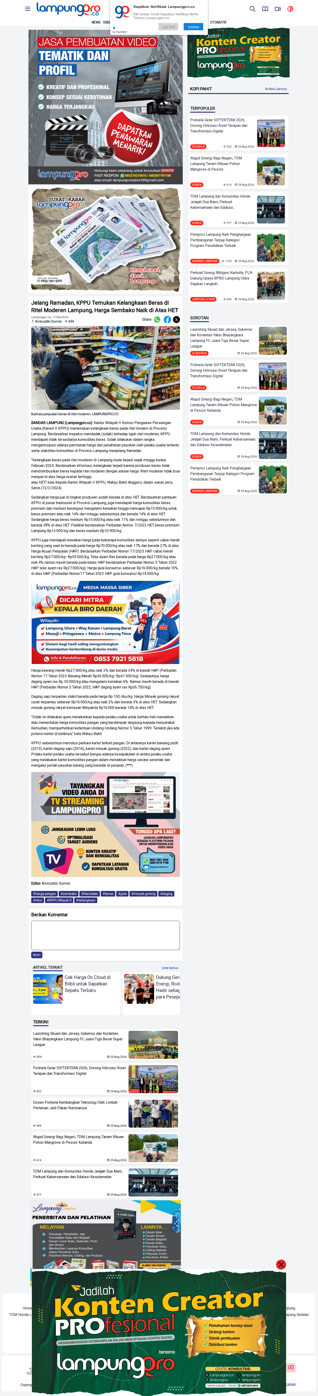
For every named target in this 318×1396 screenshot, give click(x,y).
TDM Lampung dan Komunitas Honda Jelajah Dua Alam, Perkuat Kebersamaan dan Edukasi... (220, 202)
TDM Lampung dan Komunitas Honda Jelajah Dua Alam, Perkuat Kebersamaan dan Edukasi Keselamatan (77, 1174)
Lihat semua (170, 968)
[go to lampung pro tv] (277, 9)
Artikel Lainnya (276, 89)
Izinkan (193, 26)
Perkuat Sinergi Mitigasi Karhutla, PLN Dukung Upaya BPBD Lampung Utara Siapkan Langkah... (221, 278)
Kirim (37, 955)
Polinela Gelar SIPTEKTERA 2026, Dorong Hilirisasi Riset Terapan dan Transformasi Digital (79, 1071)
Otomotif (218, 22)
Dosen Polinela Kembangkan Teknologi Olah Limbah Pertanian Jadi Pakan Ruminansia (75, 1105)
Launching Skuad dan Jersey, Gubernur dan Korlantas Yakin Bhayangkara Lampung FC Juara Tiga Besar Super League (78, 1039)
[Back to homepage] (68, 9)
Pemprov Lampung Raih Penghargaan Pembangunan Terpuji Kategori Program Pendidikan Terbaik (220, 240)
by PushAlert (119, 32)
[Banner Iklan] (238, 52)
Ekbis (107, 22)
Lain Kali (168, 26)
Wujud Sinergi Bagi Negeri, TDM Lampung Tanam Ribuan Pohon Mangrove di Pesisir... (216, 164)
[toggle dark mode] (290, 9)
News (96, 22)
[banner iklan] (105, 107)
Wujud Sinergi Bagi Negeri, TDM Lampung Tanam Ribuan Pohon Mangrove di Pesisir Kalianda (78, 1140)
